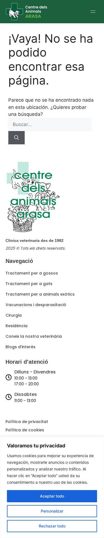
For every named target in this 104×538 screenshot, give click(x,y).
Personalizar (52, 511)
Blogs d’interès (20, 347)
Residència (16, 326)
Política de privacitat (27, 421)
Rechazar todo (52, 526)
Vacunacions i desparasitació (36, 305)
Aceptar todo (52, 496)
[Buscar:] (49, 124)
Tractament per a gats (29, 283)
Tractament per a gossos (32, 273)
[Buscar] (16, 137)
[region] (52, 487)
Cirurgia (14, 315)
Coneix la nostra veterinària (34, 336)
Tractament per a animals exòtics (40, 294)
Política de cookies (25, 430)
